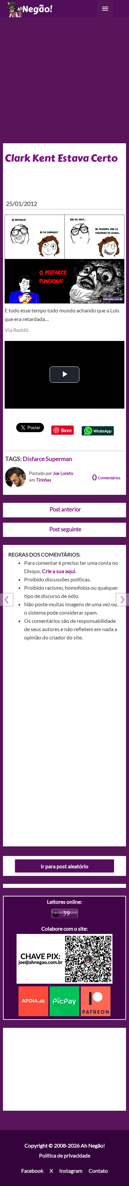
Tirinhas (43, 480)
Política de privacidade (64, 1155)
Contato (98, 1170)
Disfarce (34, 458)
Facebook (32, 1170)
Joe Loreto (63, 473)
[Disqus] (65, 741)
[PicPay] (65, 1000)
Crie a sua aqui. (59, 571)
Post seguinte (65, 529)
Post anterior (65, 509)
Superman (59, 458)
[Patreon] (95, 1000)
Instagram (70, 1170)
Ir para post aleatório (64, 866)
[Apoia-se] (34, 1000)
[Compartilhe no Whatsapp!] (98, 430)
